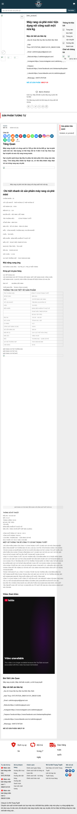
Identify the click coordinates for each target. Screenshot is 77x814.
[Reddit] (13, 136)
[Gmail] (48, 136)
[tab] (5, 128)
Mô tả (5, 127)
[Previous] (4, 35)
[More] (13, 140)
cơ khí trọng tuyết (36, 682)
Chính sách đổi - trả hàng (35, 776)
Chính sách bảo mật (33, 778)
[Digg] (52, 136)
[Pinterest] (20, 136)
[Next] (21, 35)
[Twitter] (9, 136)
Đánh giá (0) (14, 127)
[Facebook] (5, 136)
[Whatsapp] (32, 136)
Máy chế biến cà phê (39, 95)
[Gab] (5, 140)
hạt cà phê (51, 148)
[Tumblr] (40, 136)
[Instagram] (44, 136)
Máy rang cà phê (50, 95)
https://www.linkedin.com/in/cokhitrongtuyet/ (50, 73)
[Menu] (3, 3)
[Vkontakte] (36, 136)
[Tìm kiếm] (70, 10)
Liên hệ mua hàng (51, 778)
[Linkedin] (16, 136)
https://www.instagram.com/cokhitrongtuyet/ (50, 61)
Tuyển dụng (49, 776)
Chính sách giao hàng (34, 768)
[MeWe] (24, 136)
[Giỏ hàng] (74, 4)
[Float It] (9, 140)
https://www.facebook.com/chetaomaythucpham (50, 68)
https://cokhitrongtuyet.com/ (44, 57)
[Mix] (28, 136)
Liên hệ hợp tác (51, 773)
